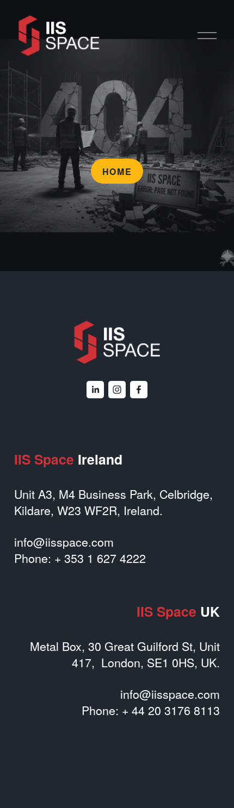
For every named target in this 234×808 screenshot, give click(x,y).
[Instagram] (117, 389)
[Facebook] (138, 389)
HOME (117, 171)
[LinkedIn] (95, 389)
